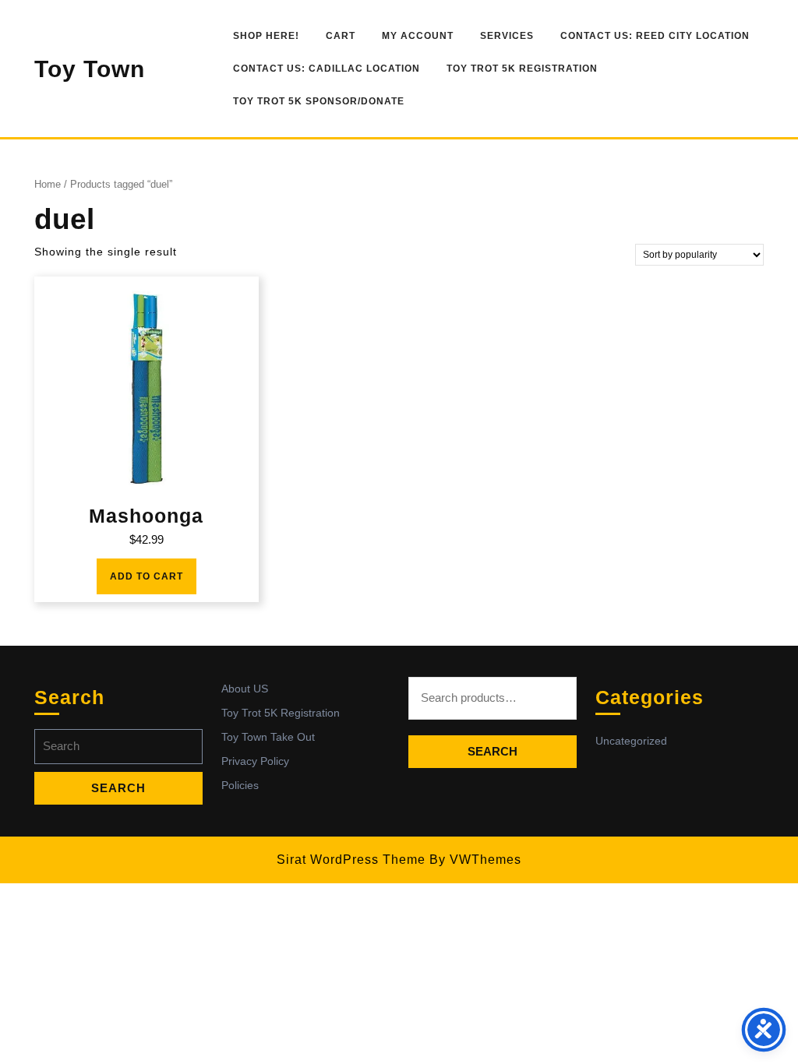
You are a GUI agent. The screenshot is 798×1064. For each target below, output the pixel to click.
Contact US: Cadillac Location (326, 68)
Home (47, 184)
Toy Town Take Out (268, 737)
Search (492, 751)
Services (507, 35)
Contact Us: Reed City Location (655, 35)
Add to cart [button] (146, 576)
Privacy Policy (255, 761)
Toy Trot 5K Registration (522, 68)
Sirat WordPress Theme (351, 859)
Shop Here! (266, 35)
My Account (418, 35)
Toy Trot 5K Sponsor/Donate (318, 101)
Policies (240, 785)
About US (244, 688)
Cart (340, 35)
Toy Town (89, 69)
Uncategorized (631, 741)
